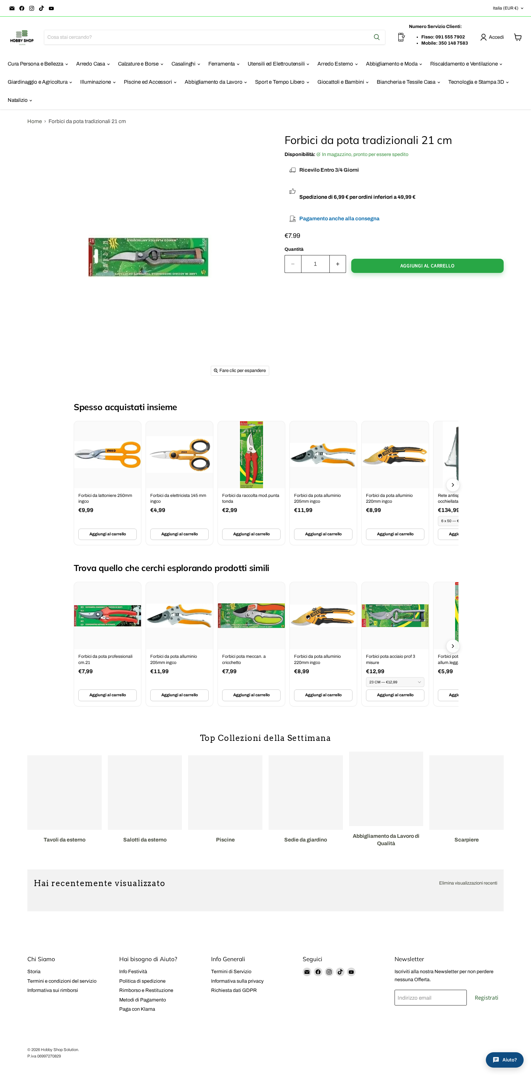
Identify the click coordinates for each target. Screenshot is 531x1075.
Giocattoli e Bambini (341, 82)
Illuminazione (96, 82)
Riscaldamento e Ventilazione (464, 64)
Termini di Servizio (231, 971)
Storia (34, 971)
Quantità (294, 249)
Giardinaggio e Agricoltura (38, 82)
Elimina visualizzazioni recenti (468, 883)
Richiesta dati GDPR (234, 990)
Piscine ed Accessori (148, 82)
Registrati (486, 997)
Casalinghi (184, 64)
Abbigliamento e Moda (392, 64)
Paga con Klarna (137, 1009)
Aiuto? (509, 1060)
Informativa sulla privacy (237, 981)
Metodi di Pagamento (142, 999)
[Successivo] (453, 485)
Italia (505, 8)
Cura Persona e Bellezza (36, 64)
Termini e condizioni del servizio (61, 981)
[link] (107, 483)
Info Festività (133, 971)
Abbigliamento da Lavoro (214, 82)
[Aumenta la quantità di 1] (338, 264)
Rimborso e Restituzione (146, 990)
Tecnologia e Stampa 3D (476, 82)
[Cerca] (376, 37)
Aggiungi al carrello (107, 534)
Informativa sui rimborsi (52, 990)
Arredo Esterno (335, 64)
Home (34, 121)
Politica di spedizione (142, 981)
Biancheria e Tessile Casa (407, 82)
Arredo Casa (91, 64)
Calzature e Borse (139, 64)
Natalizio (18, 100)
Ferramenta (222, 64)
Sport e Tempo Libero (280, 82)
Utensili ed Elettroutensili (277, 64)
